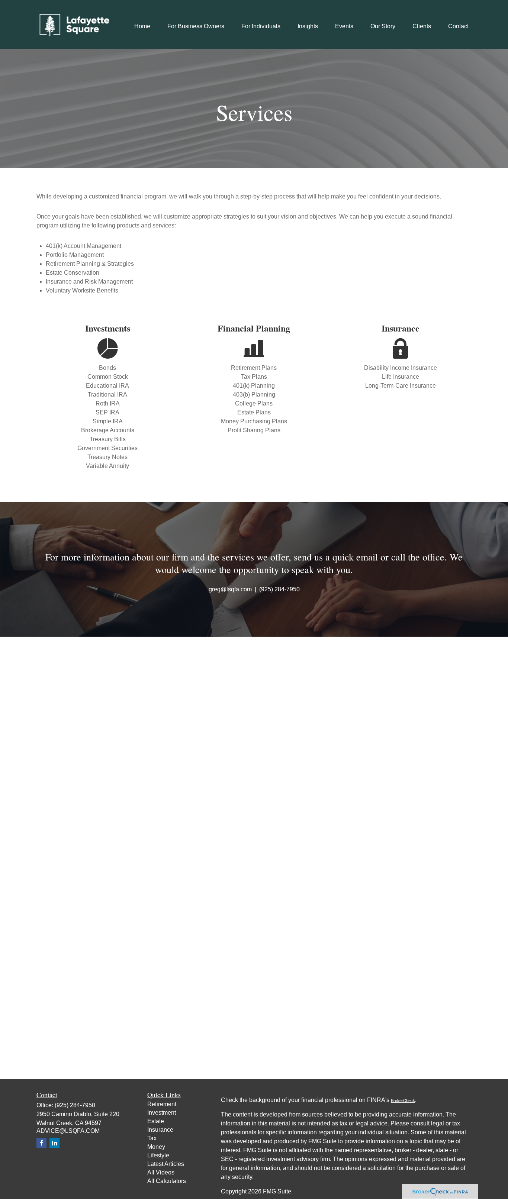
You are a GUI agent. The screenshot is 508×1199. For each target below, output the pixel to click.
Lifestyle (158, 1155)
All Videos (160, 1172)
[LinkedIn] (54, 1143)
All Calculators (166, 1181)
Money (156, 1147)
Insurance (160, 1130)
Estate (155, 1121)
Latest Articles (165, 1164)
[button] (142, 26)
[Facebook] (41, 1143)
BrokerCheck (403, 1100)
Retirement (161, 1104)
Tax (152, 1138)
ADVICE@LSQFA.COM (68, 1131)
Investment (161, 1112)
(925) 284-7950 (75, 1105)
